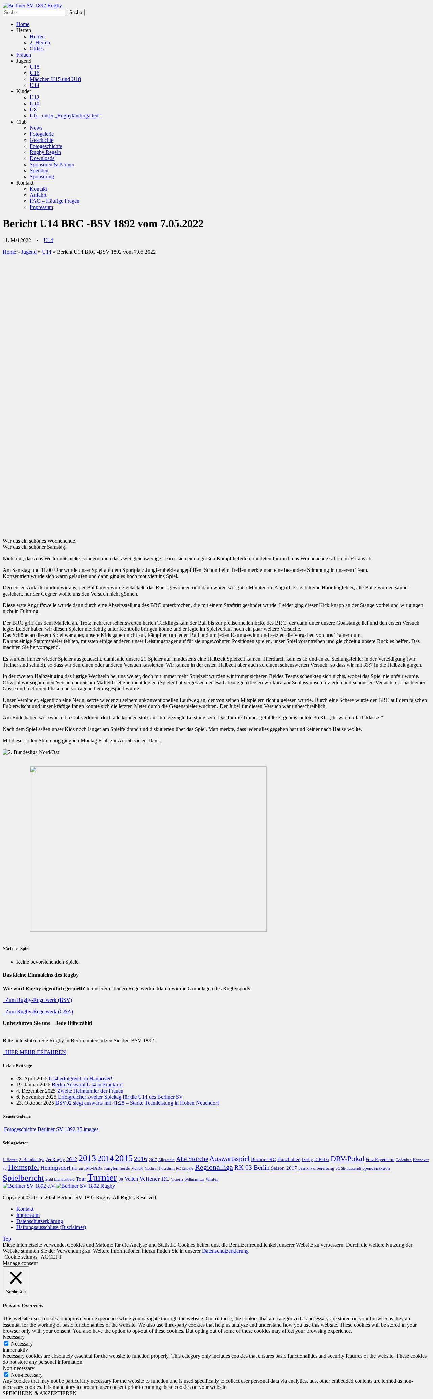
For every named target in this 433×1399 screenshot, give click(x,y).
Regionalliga (214, 1167)
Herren (37, 36)
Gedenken (404, 1160)
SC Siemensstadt (348, 1168)
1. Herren (10, 1160)
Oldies (37, 48)
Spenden (39, 170)
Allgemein (166, 1160)
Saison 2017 (284, 1168)
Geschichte (41, 140)
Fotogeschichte (46, 146)
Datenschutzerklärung (39, 1221)
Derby (307, 1159)
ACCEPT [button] (51, 1257)
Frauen (23, 55)
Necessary (22, 1344)
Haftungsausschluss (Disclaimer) (51, 1227)
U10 (34, 103)
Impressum (41, 207)
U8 (33, 109)
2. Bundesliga (31, 1159)
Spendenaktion (376, 1168)
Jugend (29, 252)
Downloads (42, 158)
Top (7, 1239)
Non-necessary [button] (19, 1368)
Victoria (177, 1179)
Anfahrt (38, 195)
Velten (131, 1179)
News (36, 128)
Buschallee (288, 1159)
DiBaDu (321, 1159)
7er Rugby (55, 1159)
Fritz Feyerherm (380, 1159)
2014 (105, 1158)
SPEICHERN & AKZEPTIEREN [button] (40, 1393)
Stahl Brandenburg (60, 1179)
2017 (153, 1160)
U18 (34, 67)
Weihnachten (194, 1179)
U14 (34, 85)
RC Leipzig (184, 1168)
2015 (124, 1158)
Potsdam (167, 1168)
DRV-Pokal (347, 1159)
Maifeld (137, 1168)
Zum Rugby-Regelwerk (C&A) (38, 1011)
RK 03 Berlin (252, 1167)
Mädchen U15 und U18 (55, 79)
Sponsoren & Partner (52, 164)
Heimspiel (23, 1167)
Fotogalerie (42, 134)
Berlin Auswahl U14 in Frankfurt (87, 1085)
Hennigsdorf (55, 1167)
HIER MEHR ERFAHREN (34, 1052)
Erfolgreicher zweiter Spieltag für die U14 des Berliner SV (120, 1097)
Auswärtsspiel (229, 1159)
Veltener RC (154, 1178)
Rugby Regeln (45, 152)
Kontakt (38, 189)
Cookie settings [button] (20, 1257)
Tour (81, 1179)
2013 (87, 1158)
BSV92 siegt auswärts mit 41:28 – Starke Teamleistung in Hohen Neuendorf (137, 1103)
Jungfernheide (117, 1168)
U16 (34, 73)
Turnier (102, 1177)
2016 (140, 1159)
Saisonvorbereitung (316, 1168)
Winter (212, 1179)
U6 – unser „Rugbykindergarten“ (65, 116)
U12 (34, 97)
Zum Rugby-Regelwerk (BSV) (37, 1000)
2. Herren (40, 42)
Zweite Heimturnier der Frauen (90, 1091)
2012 (71, 1159)
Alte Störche (192, 1158)
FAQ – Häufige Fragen (54, 201)
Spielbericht (23, 1177)
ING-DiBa (93, 1168)
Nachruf (151, 1168)
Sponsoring (42, 176)
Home (22, 24)
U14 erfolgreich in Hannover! (80, 1078)
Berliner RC (263, 1159)
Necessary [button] (14, 1337)
